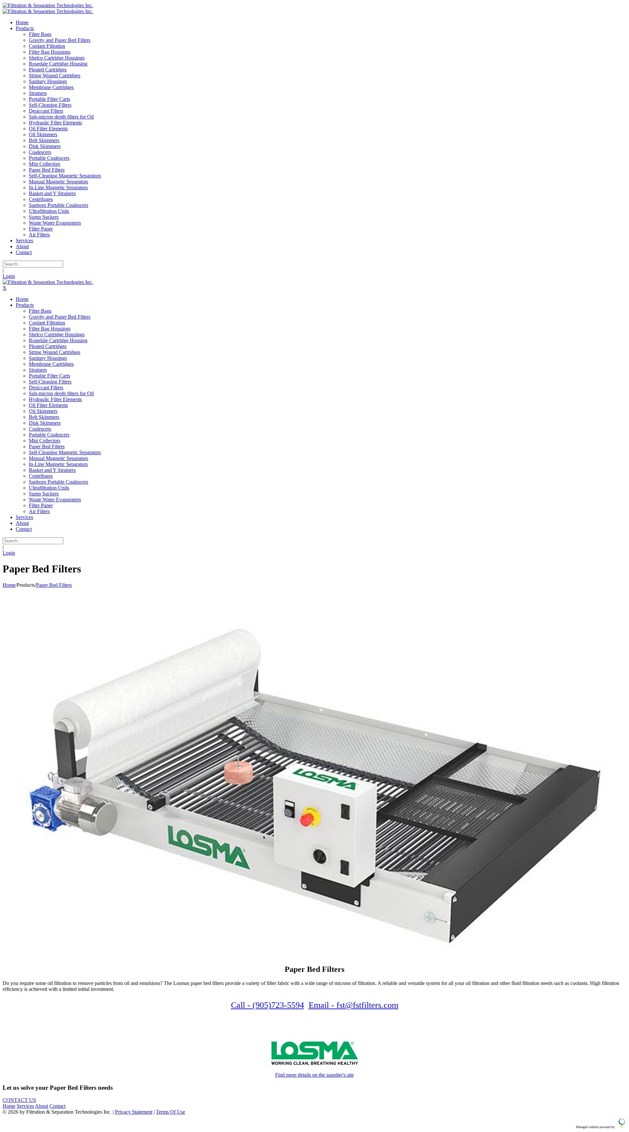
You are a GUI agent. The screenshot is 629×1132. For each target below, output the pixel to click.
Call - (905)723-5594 (267, 1005)
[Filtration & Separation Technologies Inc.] (48, 5)
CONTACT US (19, 1100)
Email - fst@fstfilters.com (353, 1005)
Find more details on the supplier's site (314, 1075)
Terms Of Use (170, 1112)
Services (25, 1106)
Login (9, 276)
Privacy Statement (133, 1112)
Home (9, 585)
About (41, 1106)
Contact (57, 1106)
